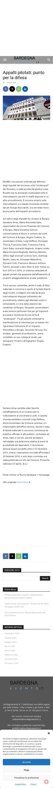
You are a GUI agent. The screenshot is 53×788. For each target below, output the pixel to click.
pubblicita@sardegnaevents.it (26, 728)
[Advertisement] (26, 28)
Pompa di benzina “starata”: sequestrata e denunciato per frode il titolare (24, 596)
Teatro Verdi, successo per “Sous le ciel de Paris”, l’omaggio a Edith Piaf (27, 605)
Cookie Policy (20, 784)
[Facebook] (5, 89)
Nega (26, 770)
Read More (22, 482)
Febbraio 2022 (11, 654)
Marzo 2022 (10, 650)
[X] (12, 89)
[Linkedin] (25, 89)
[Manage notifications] (46, 781)
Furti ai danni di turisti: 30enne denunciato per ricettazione (25, 614)
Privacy (34, 784)
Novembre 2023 (12, 633)
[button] (48, 733)
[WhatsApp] (18, 89)
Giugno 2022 (10, 637)
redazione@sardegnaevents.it (26, 719)
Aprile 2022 (10, 646)
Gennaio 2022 (11, 659)
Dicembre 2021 (12, 663)
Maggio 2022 (11, 642)
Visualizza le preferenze (26, 777)
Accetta (26, 762)
